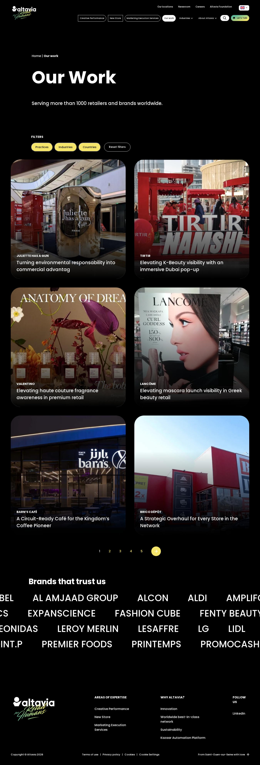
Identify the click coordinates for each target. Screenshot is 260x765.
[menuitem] (244, 7)
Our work (169, 18)
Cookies (130, 754)
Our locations (165, 6)
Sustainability (171, 729)
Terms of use (90, 754)
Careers (200, 6)
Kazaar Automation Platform (183, 738)
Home (36, 56)
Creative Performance (92, 18)
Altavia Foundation (221, 6)
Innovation (169, 709)
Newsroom (184, 6)
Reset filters (117, 147)
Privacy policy (111, 754)
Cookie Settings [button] (149, 754)
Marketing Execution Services (143, 18)
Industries (66, 147)
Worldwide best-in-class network (180, 719)
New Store (115, 18)
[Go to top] (248, 755)
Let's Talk (242, 17)
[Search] (224, 18)
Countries (89, 147)
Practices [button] (41, 147)
